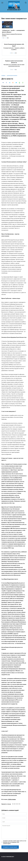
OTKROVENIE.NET (14, 10)
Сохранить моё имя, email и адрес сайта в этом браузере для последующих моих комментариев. (14, 842)
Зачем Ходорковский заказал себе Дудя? (14, 45)
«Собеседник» (12, 799)
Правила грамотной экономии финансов (14, 61)
